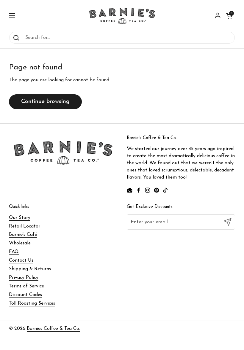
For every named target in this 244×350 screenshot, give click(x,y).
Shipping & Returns (30, 269)
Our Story (19, 217)
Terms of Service (26, 286)
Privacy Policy (23, 277)
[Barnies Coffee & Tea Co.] (122, 15)
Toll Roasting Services (32, 303)
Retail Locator (24, 226)
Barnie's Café (23, 234)
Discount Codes (25, 294)
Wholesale (20, 243)
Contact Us (21, 260)
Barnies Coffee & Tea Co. (53, 328)
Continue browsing (45, 101)
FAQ (14, 251)
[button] (229, 16)
